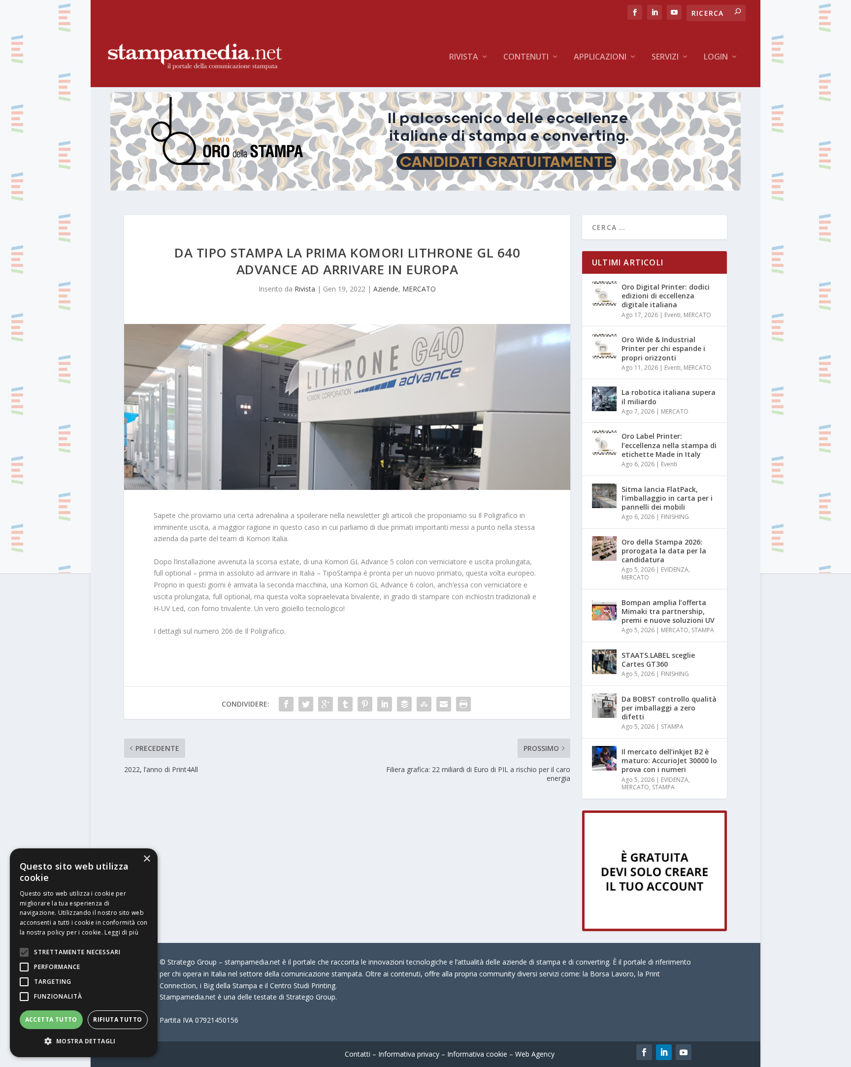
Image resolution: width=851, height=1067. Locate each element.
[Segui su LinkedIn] (664, 1052)
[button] (84, 1041)
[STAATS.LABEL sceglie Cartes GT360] (604, 661)
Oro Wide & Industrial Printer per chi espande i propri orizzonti (663, 348)
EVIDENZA (674, 569)
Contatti (357, 1054)
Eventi (672, 315)
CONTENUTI (526, 57)
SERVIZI (665, 57)
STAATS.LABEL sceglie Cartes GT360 (658, 659)
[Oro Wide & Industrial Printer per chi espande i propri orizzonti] (604, 346)
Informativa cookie (477, 1054)
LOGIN (716, 57)
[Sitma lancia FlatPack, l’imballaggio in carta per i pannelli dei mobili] (604, 496)
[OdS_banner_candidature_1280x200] (425, 188)
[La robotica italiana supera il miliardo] (604, 399)
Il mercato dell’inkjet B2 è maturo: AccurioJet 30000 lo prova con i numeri (669, 760)
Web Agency (535, 1054)
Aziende (385, 288)
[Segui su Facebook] (644, 1052)
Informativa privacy (408, 1054)
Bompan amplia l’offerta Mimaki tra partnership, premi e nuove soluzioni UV (668, 611)
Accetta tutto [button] (51, 1019)
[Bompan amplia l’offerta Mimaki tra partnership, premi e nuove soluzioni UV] (604, 609)
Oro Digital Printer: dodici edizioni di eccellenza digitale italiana (666, 295)
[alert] (84, 952)
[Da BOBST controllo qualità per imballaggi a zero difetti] (604, 705)
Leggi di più (121, 932)
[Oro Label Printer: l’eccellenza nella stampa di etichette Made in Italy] (604, 442)
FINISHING (675, 517)
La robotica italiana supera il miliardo (669, 397)
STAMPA (702, 630)
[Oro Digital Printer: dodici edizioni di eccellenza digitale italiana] (604, 293)
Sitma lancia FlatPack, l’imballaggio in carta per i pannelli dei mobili (667, 498)
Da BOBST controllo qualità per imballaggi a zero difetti (669, 707)
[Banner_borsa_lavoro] (654, 928)
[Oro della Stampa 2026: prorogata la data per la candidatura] (604, 548)
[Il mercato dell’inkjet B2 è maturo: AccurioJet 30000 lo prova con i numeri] (604, 758)
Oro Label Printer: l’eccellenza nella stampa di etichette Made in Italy (669, 444)
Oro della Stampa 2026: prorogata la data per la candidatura (664, 550)
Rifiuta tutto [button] (117, 1019)
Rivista (463, 57)
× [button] (146, 859)
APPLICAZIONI (600, 57)
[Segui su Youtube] (683, 1052)
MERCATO (419, 288)
